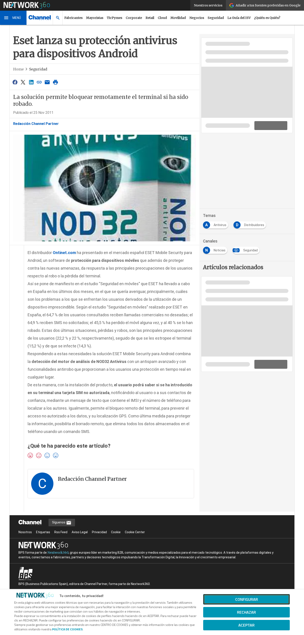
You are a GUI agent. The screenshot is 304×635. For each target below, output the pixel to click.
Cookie (116, 532)
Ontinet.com (64, 252)
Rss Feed (60, 532)
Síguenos (59, 522)
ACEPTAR (246, 625)
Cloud (162, 18)
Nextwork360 (58, 553)
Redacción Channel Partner (36, 124)
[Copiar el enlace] (39, 82)
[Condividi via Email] (47, 82)
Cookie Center (135, 532)
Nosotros (25, 532)
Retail (150, 18)
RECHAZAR (246, 612)
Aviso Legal (80, 532)
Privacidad (99, 532)
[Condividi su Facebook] (14, 82)
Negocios (196, 18)
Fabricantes (73, 18)
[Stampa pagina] (55, 82)
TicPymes (114, 18)
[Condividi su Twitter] (22, 82)
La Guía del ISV (239, 18)
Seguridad (216, 18)
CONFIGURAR (246, 599)
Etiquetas (43, 532)
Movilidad (178, 18)
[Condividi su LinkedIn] (31, 82)
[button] (13, 18)
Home (18, 69)
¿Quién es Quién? (267, 18)
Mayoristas (94, 18)
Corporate (134, 18)
